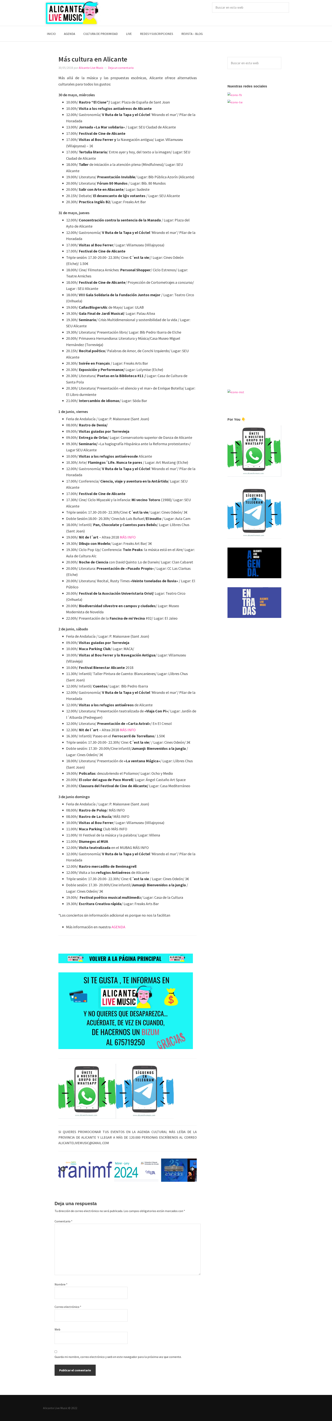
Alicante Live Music (72, 13)
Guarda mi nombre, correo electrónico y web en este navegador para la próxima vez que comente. (118, 1357)
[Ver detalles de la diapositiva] (127, 1170)
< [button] (63, 1169)
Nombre (61, 1284)
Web (57, 1329)
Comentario (63, 1221)
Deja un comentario (121, 68)
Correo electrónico (68, 1307)
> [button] (192, 1169)
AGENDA (118, 926)
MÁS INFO (128, 537)
